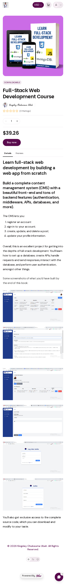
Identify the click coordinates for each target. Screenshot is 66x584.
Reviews (19, 153)
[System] (38, 559)
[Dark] (33, 559)
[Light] (28, 559)
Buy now (12, 142)
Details (7, 153)
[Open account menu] (58, 5)
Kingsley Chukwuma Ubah (21, 105)
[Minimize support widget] (62, 574)
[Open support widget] (59, 577)
